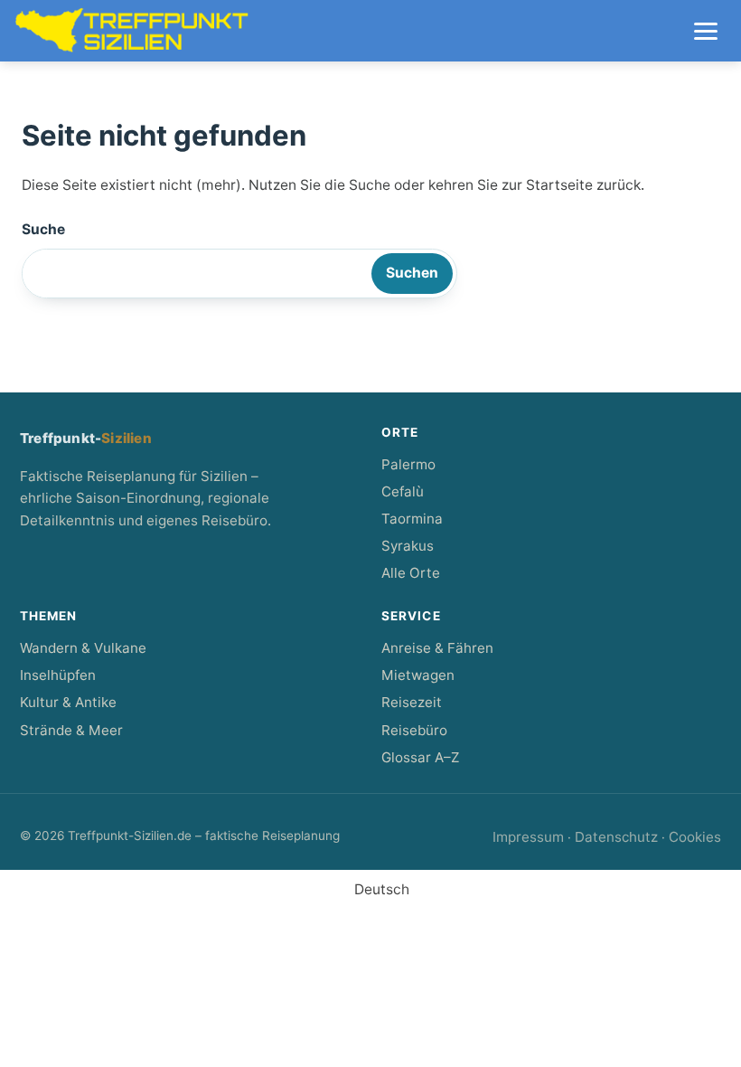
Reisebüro (414, 730)
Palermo (408, 464)
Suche (43, 229)
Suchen (412, 272)
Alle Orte (410, 572)
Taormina (412, 518)
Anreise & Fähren (437, 647)
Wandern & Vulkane (83, 647)
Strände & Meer (71, 730)
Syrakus (407, 545)
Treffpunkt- (86, 438)
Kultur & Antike (68, 702)
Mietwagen (418, 675)
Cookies (695, 836)
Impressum (528, 836)
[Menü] (706, 31)
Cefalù (402, 491)
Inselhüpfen (58, 675)
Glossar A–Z (420, 757)
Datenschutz (616, 836)
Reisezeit (411, 702)
